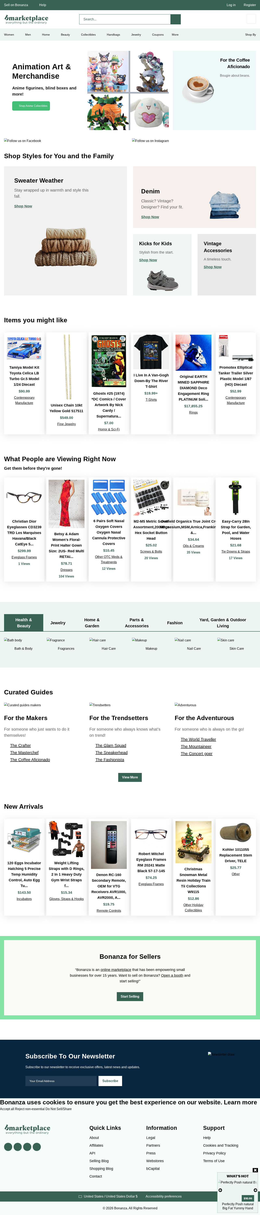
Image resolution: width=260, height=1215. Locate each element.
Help (42, 5)
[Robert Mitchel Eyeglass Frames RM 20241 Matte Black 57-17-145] (151, 867)
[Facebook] (8, 1147)
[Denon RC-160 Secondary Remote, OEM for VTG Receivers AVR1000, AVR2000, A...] (109, 867)
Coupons (158, 34)
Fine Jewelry (66, 424)
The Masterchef (24, 752)
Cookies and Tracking (220, 1145)
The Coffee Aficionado (30, 759)
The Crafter (20, 745)
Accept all (7, 1109)
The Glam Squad (110, 745)
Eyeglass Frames (24, 557)
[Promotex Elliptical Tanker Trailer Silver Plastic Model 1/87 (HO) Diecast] (236, 383)
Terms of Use (214, 1161)
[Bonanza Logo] (26, 19)
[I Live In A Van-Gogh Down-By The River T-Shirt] (151, 383)
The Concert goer (196, 753)
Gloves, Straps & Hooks (66, 899)
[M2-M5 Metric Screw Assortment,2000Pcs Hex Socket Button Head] (151, 529)
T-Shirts (151, 399)
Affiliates (96, 1145)
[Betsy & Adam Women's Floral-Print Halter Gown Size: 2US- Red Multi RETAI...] (66, 529)
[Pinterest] (27, 1147)
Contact (95, 1176)
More (175, 34)
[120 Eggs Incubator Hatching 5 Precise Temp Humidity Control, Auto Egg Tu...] (24, 867)
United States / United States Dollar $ (111, 1196)
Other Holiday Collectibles (193, 907)
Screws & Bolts (151, 551)
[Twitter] (18, 1147)
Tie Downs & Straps (235, 551)
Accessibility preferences (164, 1196)
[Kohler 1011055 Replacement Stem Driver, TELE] (236, 867)
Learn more (240, 1102)
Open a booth (172, 975)
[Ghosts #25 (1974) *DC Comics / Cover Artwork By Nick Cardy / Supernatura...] (109, 383)
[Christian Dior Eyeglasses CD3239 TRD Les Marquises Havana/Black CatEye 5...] (24, 529)
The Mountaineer (196, 746)
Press (151, 1153)
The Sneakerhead (111, 752)
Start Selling (130, 996)
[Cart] (251, 18)
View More (130, 777)
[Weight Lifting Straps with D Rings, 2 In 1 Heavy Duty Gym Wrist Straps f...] (66, 867)
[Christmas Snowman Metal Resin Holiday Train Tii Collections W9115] (193, 867)
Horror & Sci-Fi (109, 429)
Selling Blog (99, 1161)
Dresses (67, 570)
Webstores (155, 1161)
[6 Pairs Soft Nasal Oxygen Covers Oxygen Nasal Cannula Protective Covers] (109, 529)
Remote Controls (109, 910)
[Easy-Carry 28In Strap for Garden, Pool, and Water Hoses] (236, 529)
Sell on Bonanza (16, 5)
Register (250, 5)
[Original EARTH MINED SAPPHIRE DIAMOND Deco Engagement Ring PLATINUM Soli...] (193, 383)
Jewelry (136, 34)
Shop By (250, 34)
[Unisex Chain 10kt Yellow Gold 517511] (66, 383)
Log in (231, 5)
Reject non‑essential (30, 1109)
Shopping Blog (101, 1169)
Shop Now (23, 206)
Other (236, 874)
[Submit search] (176, 19)
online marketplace (116, 970)
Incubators (24, 899)
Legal (150, 1138)
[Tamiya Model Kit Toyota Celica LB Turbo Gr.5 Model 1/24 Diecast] (24, 383)
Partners (153, 1145)
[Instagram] (37, 1147)
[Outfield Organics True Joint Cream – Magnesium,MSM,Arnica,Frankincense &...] (193, 529)
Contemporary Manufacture (24, 400)
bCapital (153, 1169)
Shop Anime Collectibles (33, 105)
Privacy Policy (214, 1153)
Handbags (113, 34)
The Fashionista (109, 759)
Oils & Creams (193, 546)
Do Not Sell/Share (59, 1109)
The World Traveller (198, 739)
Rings (193, 412)
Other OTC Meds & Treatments (108, 559)
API (92, 1153)
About (94, 1138)
